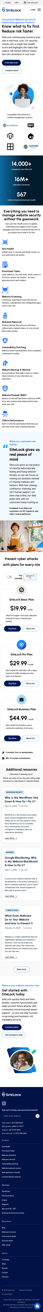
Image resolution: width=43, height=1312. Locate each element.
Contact (8, 3)
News (4, 1264)
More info (30, 628)
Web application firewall (11, 1172)
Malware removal (8, 1159)
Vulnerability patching (10, 1164)
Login (32, 9)
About (5, 1253)
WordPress (6, 1191)
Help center (6, 1245)
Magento (5, 1204)
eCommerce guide (9, 1236)
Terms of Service (25, 1290)
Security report (7, 1241)
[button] (37, 1306)
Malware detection (9, 1155)
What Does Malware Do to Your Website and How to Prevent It (19, 919)
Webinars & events (9, 1232)
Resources (6, 1221)
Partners (5, 1277)
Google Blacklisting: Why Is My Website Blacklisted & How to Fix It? (21, 861)
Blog (3, 1228)
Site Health (6, 1147)
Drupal (4, 1200)
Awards (5, 1268)
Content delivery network (11, 1177)
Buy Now (12, 628)
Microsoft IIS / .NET (9, 1209)
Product (5, 1140)
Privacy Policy (7, 1294)
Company (5, 1260)
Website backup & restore (11, 1168)
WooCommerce (8, 1196)
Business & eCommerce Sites (13, 1213)
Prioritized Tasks (8, 1151)
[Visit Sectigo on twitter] (4, 1103)
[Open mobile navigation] (39, 10)
